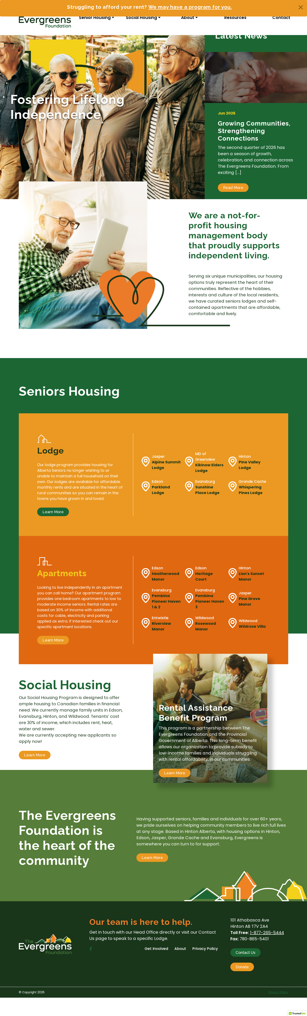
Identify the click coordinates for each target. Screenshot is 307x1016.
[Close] (300, 7)
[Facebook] (90, 949)
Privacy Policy (278, 992)
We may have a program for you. (190, 7)
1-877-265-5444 (267, 933)
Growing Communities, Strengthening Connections (254, 131)
